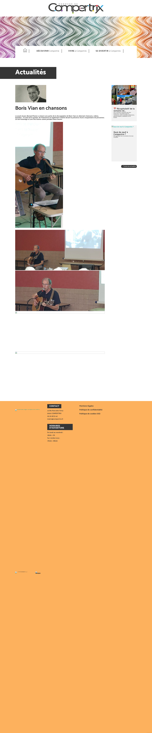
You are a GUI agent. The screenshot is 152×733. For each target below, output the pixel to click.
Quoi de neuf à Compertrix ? (121, 133)
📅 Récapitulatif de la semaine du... (124, 110)
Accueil (25, 51)
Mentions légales (86, 406)
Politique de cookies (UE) (89, 414)
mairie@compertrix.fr (55, 419)
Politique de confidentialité (90, 410)
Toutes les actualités (129, 166)
